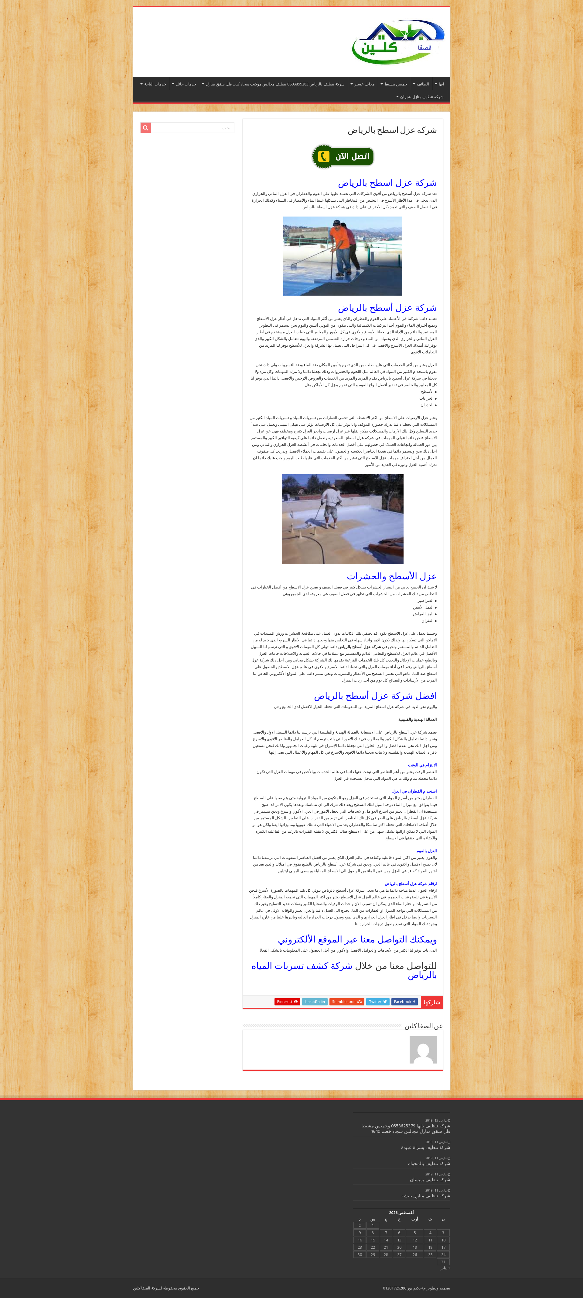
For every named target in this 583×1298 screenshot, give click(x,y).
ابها (441, 84)
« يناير (445, 1268)
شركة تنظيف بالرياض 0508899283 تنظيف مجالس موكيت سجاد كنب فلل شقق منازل (275, 84)
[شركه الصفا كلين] (398, 40)
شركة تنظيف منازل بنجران (422, 97)
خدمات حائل (186, 84)
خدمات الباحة (155, 84)
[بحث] (146, 128)
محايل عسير (364, 84)
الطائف (423, 84)
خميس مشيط (395, 84)
